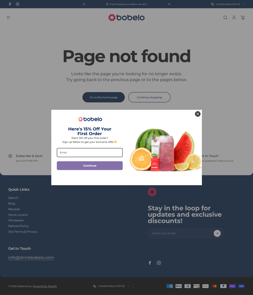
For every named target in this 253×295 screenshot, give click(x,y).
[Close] (198, 114)
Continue (89, 165)
